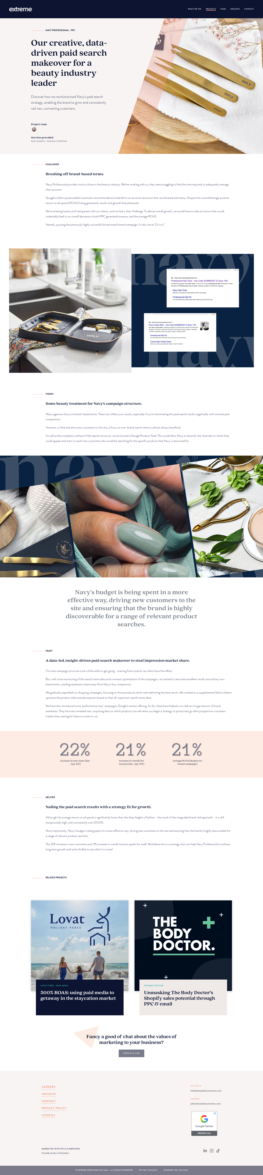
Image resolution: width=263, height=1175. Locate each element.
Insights (235, 9)
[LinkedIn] (205, 1152)
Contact (249, 9)
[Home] (20, 9)
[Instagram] (211, 1152)
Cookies (48, 1115)
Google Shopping (57, 141)
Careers (48, 1087)
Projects (211, 9)
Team (223, 9)
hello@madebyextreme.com (206, 1090)
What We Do (194, 9)
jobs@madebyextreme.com (206, 1103)
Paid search (38, 141)
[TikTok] (218, 1152)
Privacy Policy (54, 1108)
